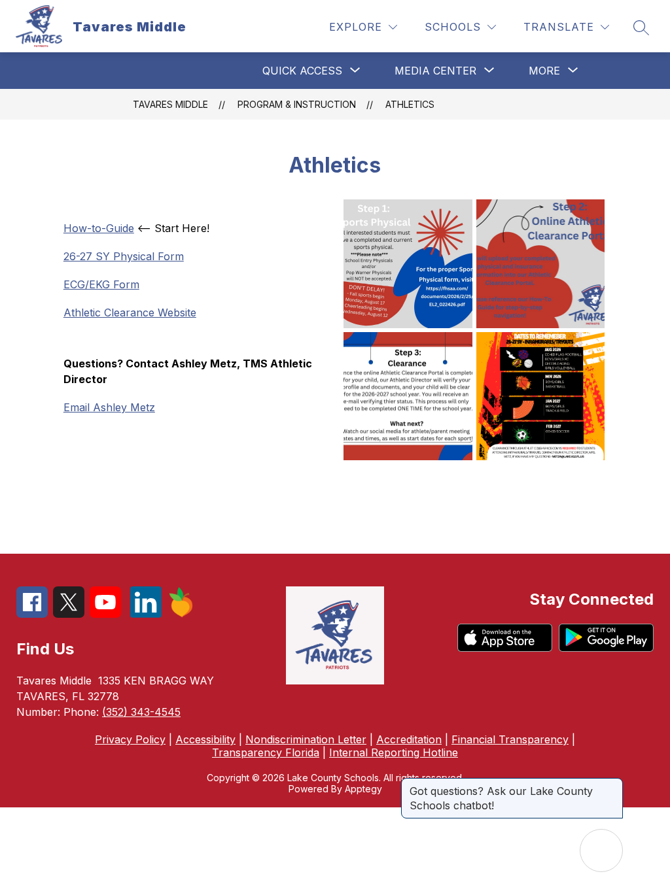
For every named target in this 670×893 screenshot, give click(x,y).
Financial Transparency (510, 739)
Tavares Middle (170, 104)
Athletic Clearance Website (129, 312)
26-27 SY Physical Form (123, 256)
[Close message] (612, 784)
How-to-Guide (98, 228)
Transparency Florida (265, 752)
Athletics (409, 104)
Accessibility (205, 739)
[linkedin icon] (146, 613)
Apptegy (363, 788)
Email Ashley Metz (109, 407)
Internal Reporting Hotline (393, 752)
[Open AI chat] (601, 850)
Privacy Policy (130, 739)
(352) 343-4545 (141, 711)
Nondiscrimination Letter (305, 739)
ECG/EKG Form (101, 284)
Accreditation (409, 739)
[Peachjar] (181, 613)
